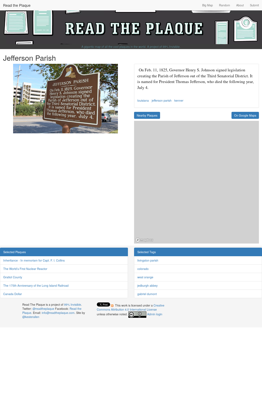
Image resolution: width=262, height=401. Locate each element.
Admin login (154, 314)
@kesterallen (30, 317)
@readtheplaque (43, 309)
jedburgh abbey (147, 285)
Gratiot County (12, 277)
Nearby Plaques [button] (147, 115)
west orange (145, 277)
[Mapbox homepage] (144, 240)
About (240, 5)
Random (224, 5)
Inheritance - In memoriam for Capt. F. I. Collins (34, 260)
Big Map (207, 5)
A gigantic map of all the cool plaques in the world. (113, 47)
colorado (143, 269)
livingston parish (147, 260)
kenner (178, 100)
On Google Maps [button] (245, 115)
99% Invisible (171, 47)
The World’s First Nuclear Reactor (25, 269)
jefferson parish (162, 100)
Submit (254, 5)
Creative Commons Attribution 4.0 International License (130, 307)
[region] (196, 182)
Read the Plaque (16, 5)
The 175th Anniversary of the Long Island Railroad (36, 285)
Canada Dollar (12, 294)
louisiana (143, 100)
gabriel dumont (147, 294)
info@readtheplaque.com (58, 313)
